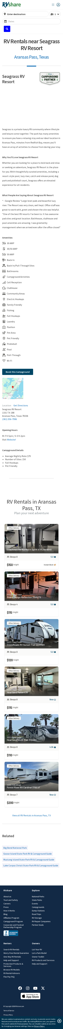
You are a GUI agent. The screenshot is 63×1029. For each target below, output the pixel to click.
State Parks (37, 900)
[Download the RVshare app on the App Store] (30, 998)
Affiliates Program (11, 918)
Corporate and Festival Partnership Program (14, 926)
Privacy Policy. (39, 1026)
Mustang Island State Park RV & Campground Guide (28, 859)
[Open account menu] (56, 5)
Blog (5, 914)
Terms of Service (9, 1011)
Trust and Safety (11, 900)
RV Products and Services (43, 960)
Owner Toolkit (38, 957)
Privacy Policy (8, 1015)
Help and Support (11, 960)
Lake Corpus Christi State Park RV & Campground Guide (30, 865)
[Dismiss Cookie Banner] (59, 1021)
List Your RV (37, 949)
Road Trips (36, 914)
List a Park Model (39, 953)
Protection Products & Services (13, 965)
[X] (43, 988)
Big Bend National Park (15, 847)
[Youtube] (37, 988)
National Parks (38, 896)
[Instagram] (29, 988)
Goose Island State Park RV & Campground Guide (27, 853)
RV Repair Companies (41, 921)
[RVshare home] (11, 5)
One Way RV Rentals (12, 957)
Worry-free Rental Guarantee (16, 953)
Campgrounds (38, 907)
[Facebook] (21, 988)
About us (7, 896)
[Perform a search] (7, 29)
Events (35, 903)
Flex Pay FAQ (9, 977)
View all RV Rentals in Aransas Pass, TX (31, 815)
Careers (7, 903)
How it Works (9, 910)
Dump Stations (38, 910)
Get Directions (20, 405)
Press (6, 907)
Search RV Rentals (11, 949)
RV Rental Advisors (12, 973)
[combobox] (27, 14)
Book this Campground (18, 371)
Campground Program (13, 921)
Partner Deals (38, 925)
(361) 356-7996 (9, 419)
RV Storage (37, 918)
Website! (11, 439)
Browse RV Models (12, 969)
